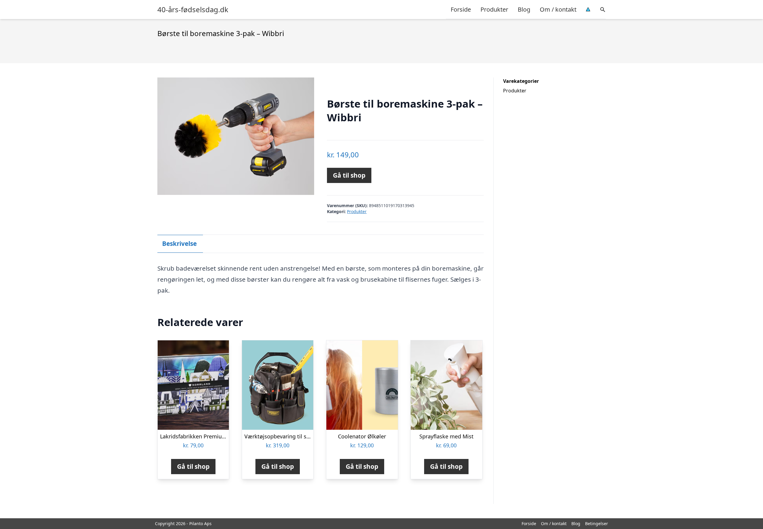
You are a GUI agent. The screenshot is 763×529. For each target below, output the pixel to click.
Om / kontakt (558, 9)
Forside (461, 9)
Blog (524, 9)
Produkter (494, 9)
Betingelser (596, 523)
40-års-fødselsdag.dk (192, 9)
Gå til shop (349, 175)
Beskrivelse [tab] (179, 243)
